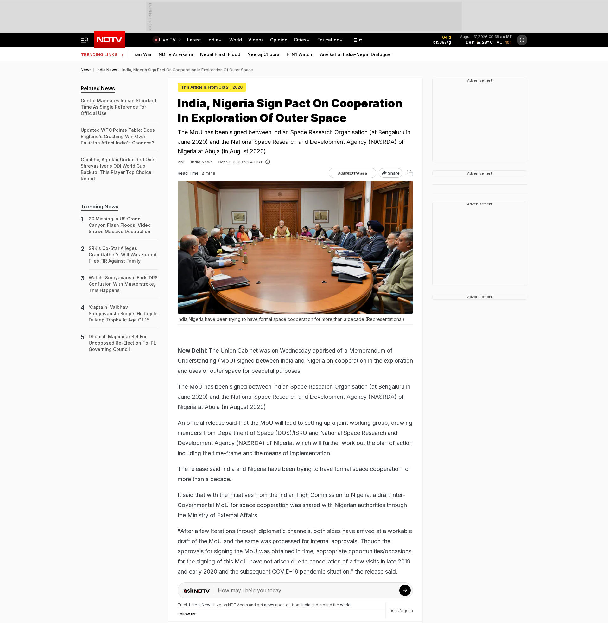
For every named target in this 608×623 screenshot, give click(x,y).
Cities (300, 39)
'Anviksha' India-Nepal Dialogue (355, 54)
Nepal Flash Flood (220, 54)
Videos (256, 39)
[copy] (410, 173)
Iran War (142, 54)
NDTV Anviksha (176, 54)
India (212, 39)
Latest (194, 39)
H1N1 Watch (299, 54)
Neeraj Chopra (263, 54)
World (235, 39)
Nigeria (406, 610)
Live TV (168, 39)
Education (328, 39)
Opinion (279, 39)
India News (202, 161)
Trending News (99, 206)
